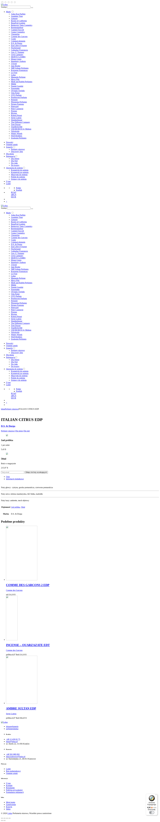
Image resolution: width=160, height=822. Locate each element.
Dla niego (19, 431)
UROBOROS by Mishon (21, 129)
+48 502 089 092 (13, 754)
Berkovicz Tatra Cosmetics (21, 25)
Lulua (13, 75)
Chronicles (15, 34)
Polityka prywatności (14, 790)
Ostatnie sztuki (12, 144)
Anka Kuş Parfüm (18, 14)
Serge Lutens (16, 118)
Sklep (8, 809)
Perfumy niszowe (18, 149)
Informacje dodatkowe (15, 479)
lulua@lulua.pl (12, 741)
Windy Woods (16, 133)
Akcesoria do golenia (14, 168)
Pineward (14, 106)
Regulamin (10, 788)
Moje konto (10, 802)
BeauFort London (18, 23)
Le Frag (14, 73)
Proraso (14, 111)
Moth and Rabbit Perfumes (21, 82)
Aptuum (14, 18)
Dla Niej (14, 161)
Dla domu (10, 154)
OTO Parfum (16, 95)
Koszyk (9, 807)
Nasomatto (15, 88)
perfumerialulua (12, 729)
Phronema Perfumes (19, 102)
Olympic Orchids (18, 91)
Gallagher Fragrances (19, 50)
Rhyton (14, 113)
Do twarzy (15, 165)
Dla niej (27, 431)
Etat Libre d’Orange (19, 45)
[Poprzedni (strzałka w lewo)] (2, 820)
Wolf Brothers (16, 136)
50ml (23, 507)
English (19, 190)
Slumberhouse (16, 120)
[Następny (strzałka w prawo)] (5, 820)
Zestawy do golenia (18, 179)
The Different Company (20, 122)
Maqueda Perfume (18, 77)
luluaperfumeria (12, 726)
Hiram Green (16, 59)
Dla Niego (15, 158)
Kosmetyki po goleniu (19, 172)
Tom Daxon (15, 124)
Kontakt (9, 785)
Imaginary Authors (18, 61)
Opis (8, 477)
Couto (13, 39)
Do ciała (14, 163)
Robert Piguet (16, 115)
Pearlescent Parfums (19, 97)
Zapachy (9, 147)
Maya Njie (15, 79)
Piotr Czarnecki (17, 109)
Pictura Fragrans (17, 104)
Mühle (13, 84)
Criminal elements (18, 41)
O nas (8, 181)
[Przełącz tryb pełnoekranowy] (7, 818)
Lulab (8, 184)
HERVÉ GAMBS (18, 57)
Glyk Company (17, 54)
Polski (18, 188)
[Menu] (156, 795)
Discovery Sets (17, 151)
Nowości (9, 142)
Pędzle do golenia (18, 177)
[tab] (82, 477)
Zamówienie (11, 804)
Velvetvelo (15, 131)
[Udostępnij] (5, 818)
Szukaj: (4, 7)
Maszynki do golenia (19, 175)
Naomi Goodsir (17, 86)
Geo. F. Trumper (17, 52)
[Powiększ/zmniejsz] (9, 818)
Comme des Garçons (19, 36)
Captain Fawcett (17, 30)
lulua (3, 409)
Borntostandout (17, 27)
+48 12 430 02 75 (13, 739)
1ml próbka (15, 507)
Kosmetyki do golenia (19, 170)
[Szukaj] (32, 7)
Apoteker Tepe (17, 16)
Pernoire (14, 100)
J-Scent (14, 64)
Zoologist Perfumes (18, 138)
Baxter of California (19, 21)
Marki (8, 12)
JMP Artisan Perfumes (19, 68)
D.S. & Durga (16, 43)
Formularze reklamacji (15, 792)
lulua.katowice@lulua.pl (15, 756)
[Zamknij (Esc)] (2, 818)
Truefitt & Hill (16, 127)
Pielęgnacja (10, 156)
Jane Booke (15, 66)
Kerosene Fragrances (19, 70)
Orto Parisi (15, 93)
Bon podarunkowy (13, 771)
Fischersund (15, 48)
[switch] (151, 812)
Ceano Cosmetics (18, 32)
